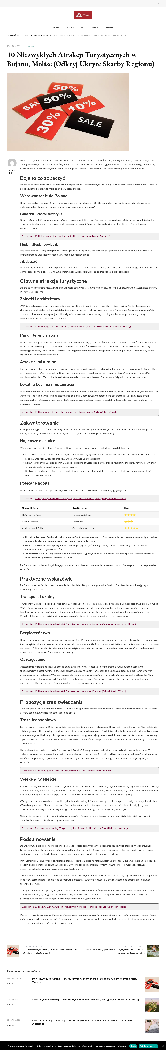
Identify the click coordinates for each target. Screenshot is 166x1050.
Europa (69, 27)
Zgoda (133, 1046)
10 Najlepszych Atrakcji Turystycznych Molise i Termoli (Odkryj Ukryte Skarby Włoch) (80, 498)
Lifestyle (109, 27)
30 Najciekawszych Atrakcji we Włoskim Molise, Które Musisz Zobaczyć (72, 236)
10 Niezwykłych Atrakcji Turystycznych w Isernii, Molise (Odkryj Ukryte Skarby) (77, 412)
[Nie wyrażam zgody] (162, 1046)
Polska (56, 27)
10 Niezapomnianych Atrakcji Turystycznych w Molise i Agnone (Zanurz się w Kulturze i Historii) (85, 624)
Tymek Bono (12, 171)
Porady (95, 27)
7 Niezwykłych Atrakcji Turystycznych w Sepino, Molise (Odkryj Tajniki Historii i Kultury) (81, 828)
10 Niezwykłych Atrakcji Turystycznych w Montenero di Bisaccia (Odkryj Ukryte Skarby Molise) (84, 980)
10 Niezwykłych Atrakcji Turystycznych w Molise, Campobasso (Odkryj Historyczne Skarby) (83, 326)
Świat (82, 27)
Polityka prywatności (148, 1046)
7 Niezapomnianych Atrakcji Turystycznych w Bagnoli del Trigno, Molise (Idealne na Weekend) (82, 1022)
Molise (31, 46)
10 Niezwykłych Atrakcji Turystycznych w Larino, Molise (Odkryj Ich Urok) (73, 770)
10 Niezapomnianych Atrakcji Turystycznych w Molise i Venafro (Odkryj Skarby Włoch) (80, 691)
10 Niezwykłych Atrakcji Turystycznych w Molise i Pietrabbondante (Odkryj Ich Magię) (80, 906)
